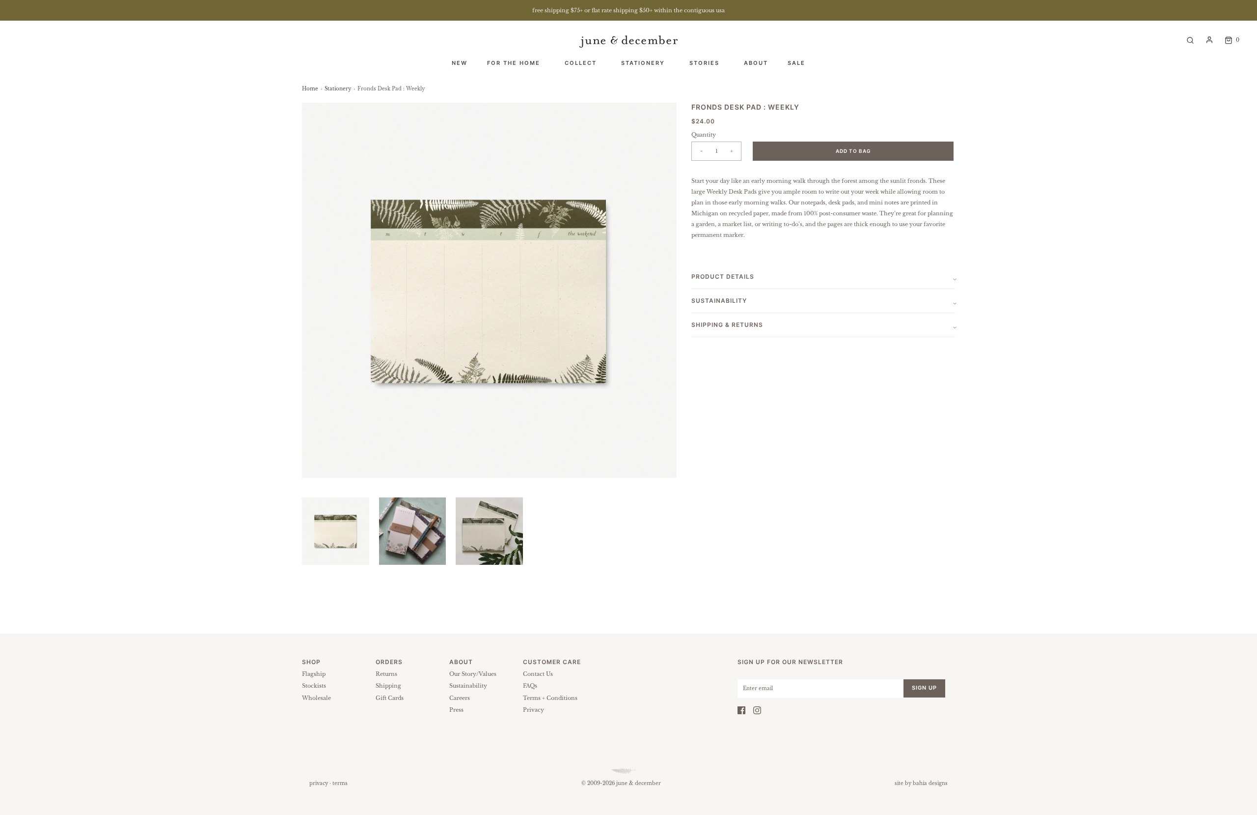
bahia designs (930, 783)
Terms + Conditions (550, 698)
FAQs (530, 685)
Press (456, 709)
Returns (386, 673)
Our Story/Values (472, 673)
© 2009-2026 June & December (621, 783)
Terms (340, 783)
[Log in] (1209, 40)
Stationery (338, 89)
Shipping (388, 685)
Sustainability (468, 685)
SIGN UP (924, 687)
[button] (335, 531)
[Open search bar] (1190, 39)
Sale (796, 62)
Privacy (533, 709)
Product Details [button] (722, 276)
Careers (459, 698)
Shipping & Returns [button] (727, 324)
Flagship (314, 673)
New (459, 62)
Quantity (703, 134)
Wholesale (316, 698)
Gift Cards (390, 698)
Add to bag (853, 151)
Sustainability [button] (719, 300)
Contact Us (538, 673)
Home (310, 89)
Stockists (314, 685)
